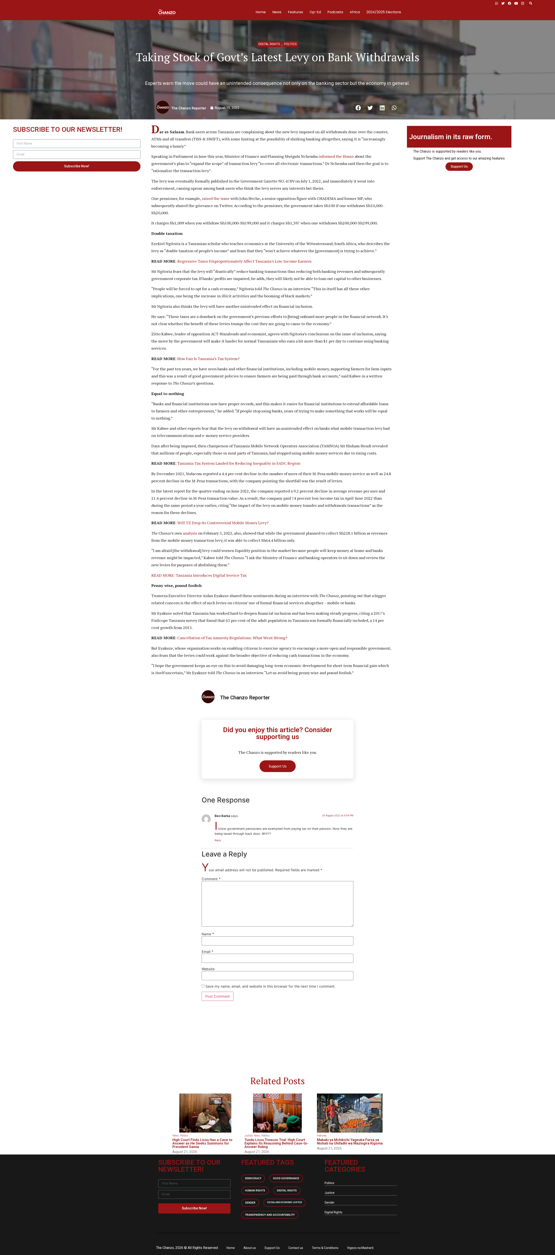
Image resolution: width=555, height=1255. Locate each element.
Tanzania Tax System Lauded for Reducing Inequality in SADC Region (238, 463)
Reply (218, 840)
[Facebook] (509, 3)
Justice (249, 1135)
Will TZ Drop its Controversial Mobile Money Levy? (223, 522)
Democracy (253, 1178)
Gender (250, 1202)
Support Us (272, 1248)
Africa (355, 12)
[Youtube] (516, 3)
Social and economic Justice (284, 1202)
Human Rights (255, 1190)
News (276, 12)
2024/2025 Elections (383, 12)
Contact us (295, 1248)
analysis (190, 533)
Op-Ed (315, 12)
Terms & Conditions (325, 1248)
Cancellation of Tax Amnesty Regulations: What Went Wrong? (232, 637)
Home (261, 12)
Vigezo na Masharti (360, 1248)
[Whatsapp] (496, 3)
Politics (290, 44)
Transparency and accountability (270, 1214)
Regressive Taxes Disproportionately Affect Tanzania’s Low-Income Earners (244, 261)
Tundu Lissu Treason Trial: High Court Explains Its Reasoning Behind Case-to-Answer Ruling (276, 1143)
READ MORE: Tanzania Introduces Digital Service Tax (198, 575)
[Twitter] (503, 3)
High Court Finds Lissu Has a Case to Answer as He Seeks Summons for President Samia (202, 1143)
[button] (530, 3)
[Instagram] (522, 3)
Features (295, 12)
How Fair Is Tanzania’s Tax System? (208, 358)
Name (208, 934)
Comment (211, 879)
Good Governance (286, 1178)
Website (208, 969)
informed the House (336, 156)
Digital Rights (269, 44)
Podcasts (335, 12)
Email (207, 951)
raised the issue (216, 198)
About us (249, 1248)
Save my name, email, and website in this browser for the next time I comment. (270, 986)
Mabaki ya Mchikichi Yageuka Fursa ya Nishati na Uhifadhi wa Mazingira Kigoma (350, 1141)
